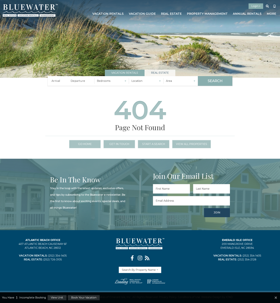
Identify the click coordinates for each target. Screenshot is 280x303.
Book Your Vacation (83, 297)
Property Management (207, 14)
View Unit (57, 297)
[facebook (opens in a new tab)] (133, 258)
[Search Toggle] (267, 6)
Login (254, 6)
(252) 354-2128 (247, 259)
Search (215, 81)
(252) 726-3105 (52, 259)
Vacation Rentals (108, 14)
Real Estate (171, 14)
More (271, 14)
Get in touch (119, 144)
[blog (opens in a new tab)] (147, 258)
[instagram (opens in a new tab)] (140, 258)
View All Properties (191, 144)
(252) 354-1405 (57, 255)
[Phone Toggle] (274, 6)
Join (217, 212)
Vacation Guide (142, 14)
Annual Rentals (247, 14)
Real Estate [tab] (160, 72)
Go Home (85, 144)
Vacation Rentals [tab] (124, 72)
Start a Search (153, 144)
